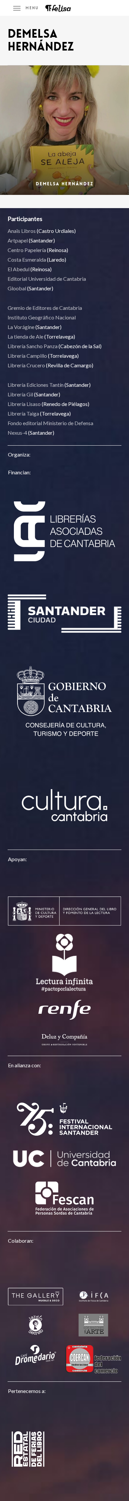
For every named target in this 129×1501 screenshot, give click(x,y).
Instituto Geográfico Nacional (42, 317)
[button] (26, 8)
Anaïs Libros (22, 231)
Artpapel (18, 240)
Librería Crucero (26, 365)
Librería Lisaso (24, 404)
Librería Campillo (27, 355)
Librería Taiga (23, 413)
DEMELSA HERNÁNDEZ (64, 184)
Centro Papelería (27, 250)
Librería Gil (20, 394)
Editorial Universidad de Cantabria (47, 278)
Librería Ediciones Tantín (36, 385)
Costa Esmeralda (27, 259)
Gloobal (17, 288)
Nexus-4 (17, 432)
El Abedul (18, 269)
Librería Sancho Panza (33, 346)
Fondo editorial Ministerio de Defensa (50, 423)
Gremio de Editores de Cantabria (45, 308)
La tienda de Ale (25, 336)
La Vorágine (21, 327)
